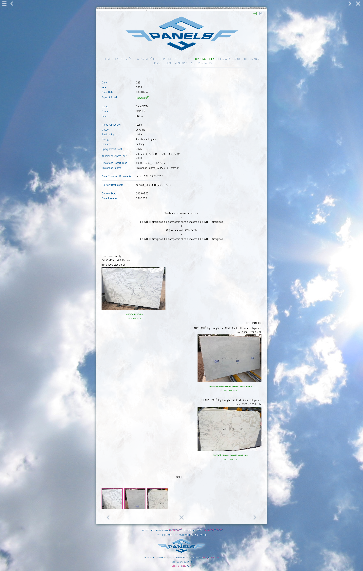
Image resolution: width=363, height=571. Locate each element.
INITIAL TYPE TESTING (177, 59)
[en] (254, 13)
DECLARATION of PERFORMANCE (239, 59)
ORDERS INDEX (205, 59)
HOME (107, 59)
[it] (261, 13)
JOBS (167, 63)
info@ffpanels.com (211, 557)
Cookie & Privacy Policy (181, 565)
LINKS (156, 63)
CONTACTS (205, 63)
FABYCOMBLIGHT (147, 59)
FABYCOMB (123, 59)
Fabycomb (142, 98)
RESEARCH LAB (184, 63)
